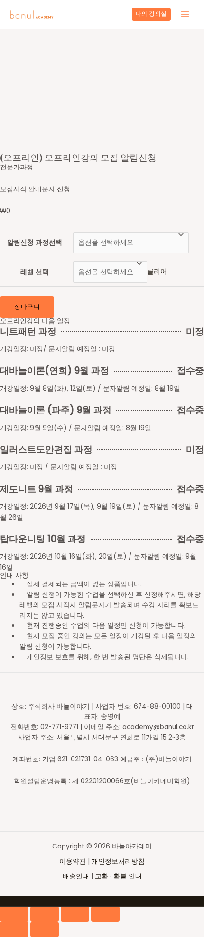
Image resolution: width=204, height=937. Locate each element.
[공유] (44, 914)
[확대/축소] (105, 914)
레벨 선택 (34, 271)
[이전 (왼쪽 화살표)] (14, 929)
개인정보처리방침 (118, 861)
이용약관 (73, 861)
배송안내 (76, 876)
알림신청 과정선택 (34, 242)
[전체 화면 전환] (75, 914)
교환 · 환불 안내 (118, 876)
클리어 (157, 271)
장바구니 (27, 307)
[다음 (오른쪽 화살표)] (44, 929)
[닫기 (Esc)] (14, 914)
